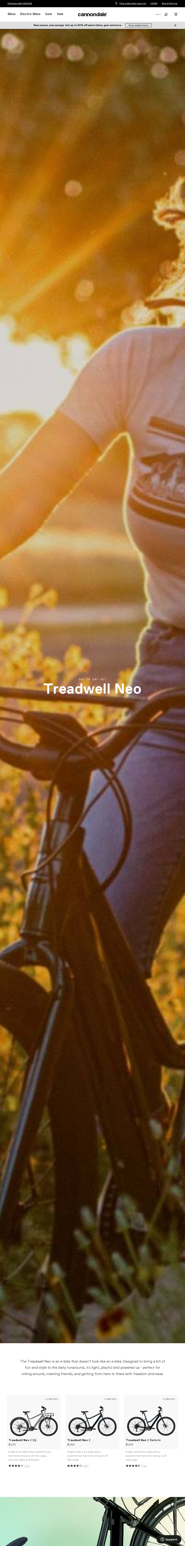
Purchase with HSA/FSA (20, 3)
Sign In (165, 3)
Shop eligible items (138, 25)
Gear (48, 14)
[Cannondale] (92, 14)
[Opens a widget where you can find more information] (168, 1539)
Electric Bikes (30, 14)
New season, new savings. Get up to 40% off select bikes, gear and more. (78, 25)
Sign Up (173, 3)
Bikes (12, 14)
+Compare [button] (51, 1399)
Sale (60, 14)
